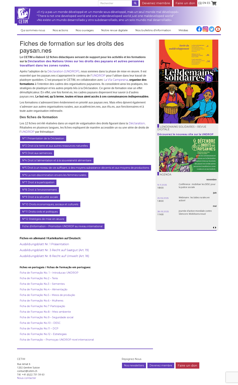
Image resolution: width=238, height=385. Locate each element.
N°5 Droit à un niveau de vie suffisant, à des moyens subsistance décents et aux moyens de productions (85, 167)
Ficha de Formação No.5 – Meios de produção (47, 295)
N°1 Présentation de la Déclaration (43, 138)
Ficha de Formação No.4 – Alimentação (43, 289)
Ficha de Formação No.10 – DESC (40, 322)
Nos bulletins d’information (153, 30)
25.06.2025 (162, 198)
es (208, 3)
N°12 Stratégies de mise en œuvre (43, 219)
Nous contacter (26, 378)
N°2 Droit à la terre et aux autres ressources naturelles (55, 145)
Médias (183, 30)
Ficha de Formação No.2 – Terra (39, 278)
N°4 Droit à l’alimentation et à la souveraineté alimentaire (56, 160)
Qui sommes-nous (33, 30)
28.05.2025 (163, 211)
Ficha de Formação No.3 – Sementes (42, 283)
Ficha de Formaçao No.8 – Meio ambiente (46, 311)
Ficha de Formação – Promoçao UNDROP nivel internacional (57, 339)
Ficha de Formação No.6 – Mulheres (41, 300)
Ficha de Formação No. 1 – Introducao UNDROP (49, 272)
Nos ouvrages (85, 30)
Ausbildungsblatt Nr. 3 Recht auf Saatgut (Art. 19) (54, 250)
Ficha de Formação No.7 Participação (42, 306)
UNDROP (98, 75)
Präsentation (60, 244)
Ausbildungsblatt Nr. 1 (35, 244)
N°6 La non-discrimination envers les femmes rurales (54, 175)
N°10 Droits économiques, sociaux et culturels (50, 204)
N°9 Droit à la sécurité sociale (40, 197)
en (204, 3)
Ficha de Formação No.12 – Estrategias (43, 334)
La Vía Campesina (116, 79)
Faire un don (185, 3)
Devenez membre (156, 3)
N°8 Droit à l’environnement (39, 189)
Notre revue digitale (114, 30)
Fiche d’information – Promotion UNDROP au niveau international (62, 226)
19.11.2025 (162, 184)
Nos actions (60, 30)
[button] (215, 227)
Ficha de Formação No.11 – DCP (39, 328)
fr (200, 3)
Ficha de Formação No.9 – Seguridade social (46, 317)
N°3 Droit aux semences (37, 153)
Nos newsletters (134, 365)
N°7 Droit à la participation (38, 182)
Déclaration (137, 123)
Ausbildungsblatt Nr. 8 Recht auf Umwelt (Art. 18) (54, 256)
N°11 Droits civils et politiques (40, 211)
